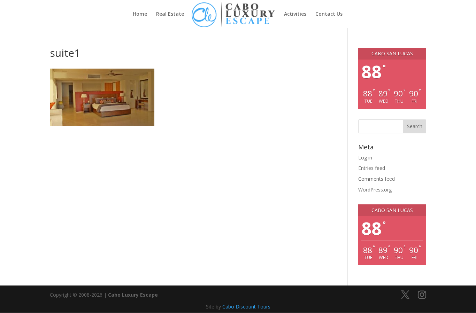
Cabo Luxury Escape (133, 294)
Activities (295, 14)
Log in (365, 157)
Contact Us (329, 14)
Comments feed (376, 178)
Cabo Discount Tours (246, 306)
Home (140, 14)
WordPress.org (375, 189)
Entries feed (371, 168)
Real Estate (170, 14)
